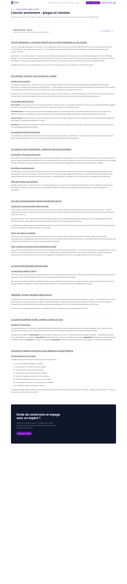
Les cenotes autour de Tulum (22, 101)
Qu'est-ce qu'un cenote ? (20, 81)
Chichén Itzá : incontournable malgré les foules (29, 206)
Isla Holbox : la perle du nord (22, 168)
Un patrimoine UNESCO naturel (23, 271)
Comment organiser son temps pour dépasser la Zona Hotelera (42, 350)
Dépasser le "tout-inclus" (21, 325)
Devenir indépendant (93, 3)
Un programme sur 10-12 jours (23, 356)
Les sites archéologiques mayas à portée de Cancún (36, 200)
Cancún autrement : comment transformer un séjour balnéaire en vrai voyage (49, 42)
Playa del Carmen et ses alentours (24, 181)
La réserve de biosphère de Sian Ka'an (29, 265)
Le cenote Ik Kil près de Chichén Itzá (25, 132)
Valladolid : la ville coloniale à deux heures (31, 294)
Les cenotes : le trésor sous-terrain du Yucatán (34, 75)
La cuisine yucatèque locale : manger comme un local (37, 319)
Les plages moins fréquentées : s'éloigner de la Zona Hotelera (41, 149)
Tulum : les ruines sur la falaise (23, 233)
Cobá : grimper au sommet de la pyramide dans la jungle (33, 246)
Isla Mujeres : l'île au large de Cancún (26, 154)
